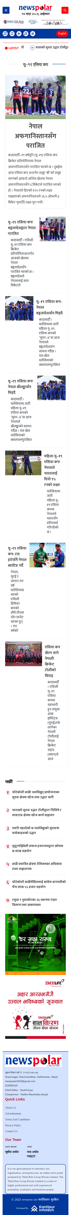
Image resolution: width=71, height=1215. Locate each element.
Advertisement (13, 1113)
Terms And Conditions (17, 1119)
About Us (10, 1107)
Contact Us (11, 1131)
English (62, 33)
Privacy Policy (13, 1125)
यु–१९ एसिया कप (35, 64)
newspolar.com (29, 1199)
